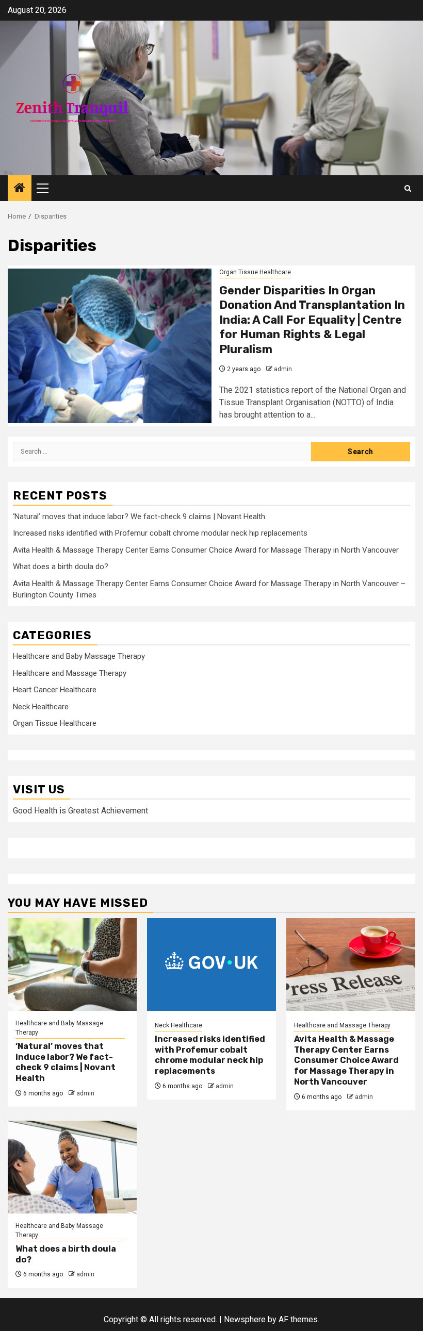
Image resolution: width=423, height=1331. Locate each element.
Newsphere (245, 1319)
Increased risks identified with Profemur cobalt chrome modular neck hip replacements (160, 533)
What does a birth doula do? (60, 566)
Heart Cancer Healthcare (54, 689)
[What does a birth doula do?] (72, 1167)
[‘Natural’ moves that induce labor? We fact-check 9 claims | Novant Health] (72, 964)
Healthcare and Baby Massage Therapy (79, 656)
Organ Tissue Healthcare (255, 272)
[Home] (19, 188)
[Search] (407, 188)
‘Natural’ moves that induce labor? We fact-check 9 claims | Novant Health (139, 516)
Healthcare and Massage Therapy (69, 673)
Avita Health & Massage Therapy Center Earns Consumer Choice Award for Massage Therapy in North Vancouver (206, 550)
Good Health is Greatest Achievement (80, 811)
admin (283, 369)
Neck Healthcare (41, 706)
